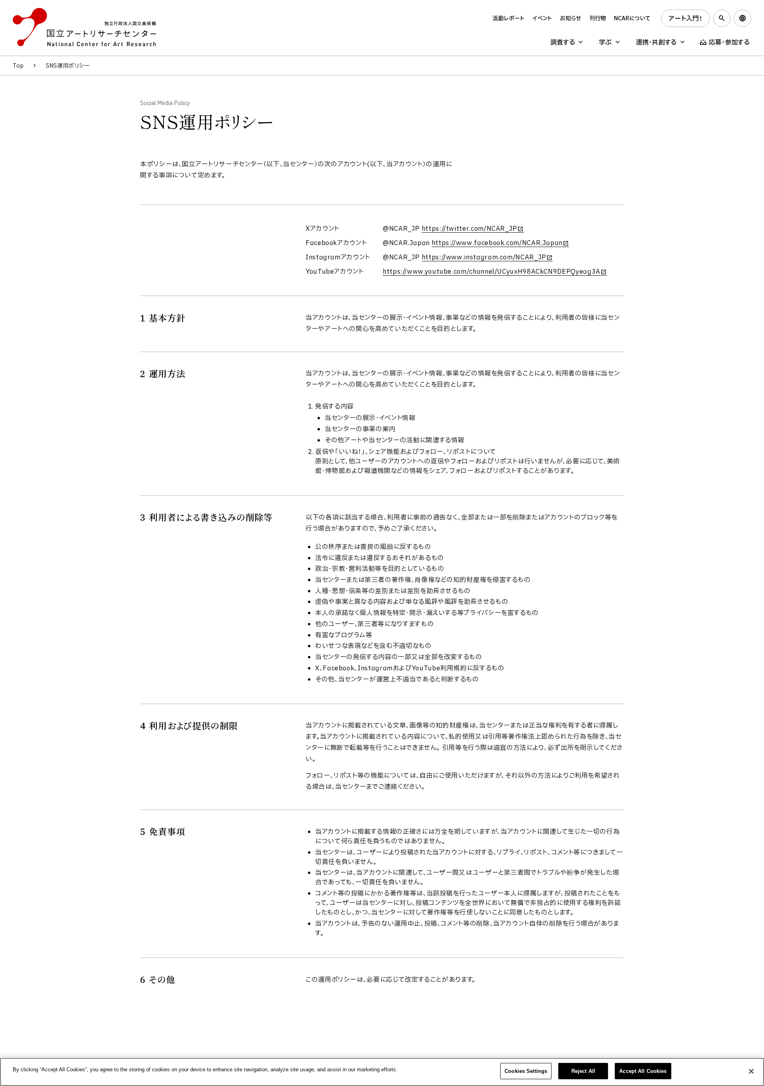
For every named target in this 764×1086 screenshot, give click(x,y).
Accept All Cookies (643, 1071)
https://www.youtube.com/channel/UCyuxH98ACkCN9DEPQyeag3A (491, 271)
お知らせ (570, 18)
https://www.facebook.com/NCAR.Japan (497, 243)
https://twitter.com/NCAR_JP (469, 229)
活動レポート (508, 18)
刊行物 (597, 18)
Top (18, 66)
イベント (542, 18)
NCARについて (632, 18)
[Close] (751, 1071)
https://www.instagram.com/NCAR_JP (484, 257)
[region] (382, 1072)
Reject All (583, 1071)
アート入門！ (685, 18)
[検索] (722, 18)
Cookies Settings (526, 1071)
